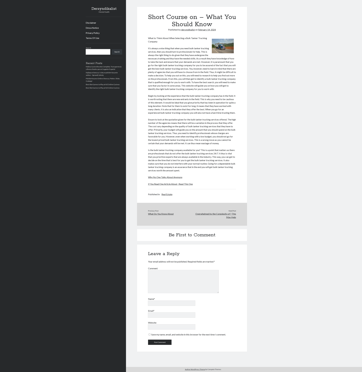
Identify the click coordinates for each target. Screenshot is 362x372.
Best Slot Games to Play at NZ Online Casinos (103, 84)
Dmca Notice (92, 27)
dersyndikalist (188, 29)
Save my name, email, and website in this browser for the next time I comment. (188, 334)
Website (152, 322)
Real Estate (166, 194)
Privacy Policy (93, 33)
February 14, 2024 (207, 29)
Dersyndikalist (104, 9)
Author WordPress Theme (195, 369)
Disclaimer (91, 22)
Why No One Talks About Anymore (165, 177)
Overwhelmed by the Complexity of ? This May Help (215, 215)
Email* (151, 310)
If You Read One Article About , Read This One (170, 184)
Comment (153, 268)
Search (88, 48)
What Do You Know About (161, 213)
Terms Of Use (92, 38)
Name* (151, 299)
